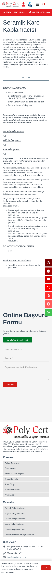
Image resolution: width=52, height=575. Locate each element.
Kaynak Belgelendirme (15, 513)
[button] (44, 4)
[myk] (30, 4)
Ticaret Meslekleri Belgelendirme (19, 534)
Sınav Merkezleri (12, 489)
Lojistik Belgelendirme (15, 529)
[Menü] (37, 4)
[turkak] (23, 4)
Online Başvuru (12, 463)
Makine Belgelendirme (15, 518)
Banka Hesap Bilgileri (14, 474)
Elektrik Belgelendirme (15, 508)
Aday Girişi (9, 484)
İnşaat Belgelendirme (14, 524)
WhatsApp (9, 495)
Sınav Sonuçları (12, 479)
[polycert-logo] (10, 4)
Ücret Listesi (10, 468)
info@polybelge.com (16, 557)
